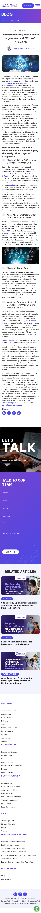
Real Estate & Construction (11, 797)
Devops (4, 769)
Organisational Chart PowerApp (13, 848)
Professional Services (9, 759)
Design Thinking (7, 772)
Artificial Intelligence (8, 711)
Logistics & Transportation (10, 787)
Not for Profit (6, 803)
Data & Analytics (7, 731)
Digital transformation (11, 340)
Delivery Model (6, 714)
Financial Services (7, 793)
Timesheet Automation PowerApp (13, 852)
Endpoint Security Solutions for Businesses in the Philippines (16, 643)
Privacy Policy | (6, 901)
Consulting (5, 741)
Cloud (3, 724)
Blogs (3, 876)
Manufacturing (6, 783)
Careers (4, 831)
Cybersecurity (10, 674)
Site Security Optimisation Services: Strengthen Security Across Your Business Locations (19, 605)
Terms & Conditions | (19, 901)
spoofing (11, 185)
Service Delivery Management (12, 766)
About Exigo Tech (7, 821)
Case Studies (14, 20)
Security (7, 599)
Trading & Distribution (9, 800)
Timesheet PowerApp (9, 859)
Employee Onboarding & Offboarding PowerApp (18, 855)
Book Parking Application (10, 845)
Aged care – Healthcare (10, 790)
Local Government (8, 807)
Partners (4, 827)
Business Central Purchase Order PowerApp (17, 862)
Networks (4, 721)
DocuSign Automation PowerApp (13, 842)
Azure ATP (6, 231)
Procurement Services (9, 752)
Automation (5, 738)
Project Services (7, 762)
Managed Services (8, 755)
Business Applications (9, 728)
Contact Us (27, 5)
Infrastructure (6, 717)
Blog (4, 20)
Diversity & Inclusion (8, 824)
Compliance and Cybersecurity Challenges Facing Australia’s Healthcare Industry (16, 680)
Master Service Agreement (28, 903)
